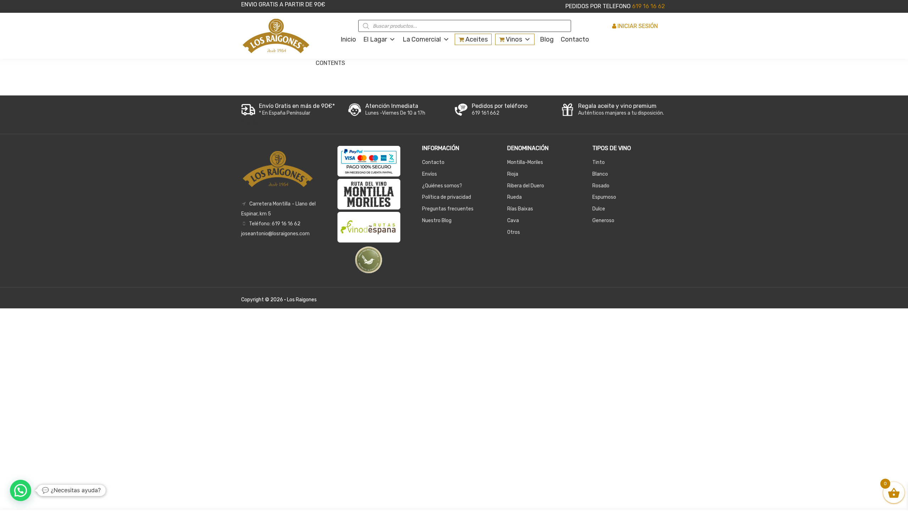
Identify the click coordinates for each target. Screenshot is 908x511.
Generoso (603, 221)
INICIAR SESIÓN (637, 26)
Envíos (429, 174)
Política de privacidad (446, 197)
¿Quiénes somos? (442, 186)
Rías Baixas (520, 209)
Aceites (476, 39)
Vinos (513, 39)
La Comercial (422, 39)
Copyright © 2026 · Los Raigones (279, 300)
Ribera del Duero (525, 186)
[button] (20, 490)
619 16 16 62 (648, 6)
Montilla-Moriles (525, 162)
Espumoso (604, 197)
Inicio (348, 39)
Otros (513, 232)
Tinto (598, 162)
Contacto (575, 39)
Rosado (600, 186)
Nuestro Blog (437, 221)
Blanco (600, 174)
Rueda (514, 197)
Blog (547, 39)
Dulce (598, 209)
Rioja (512, 174)
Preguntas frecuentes (448, 209)
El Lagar (375, 39)
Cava (513, 221)
